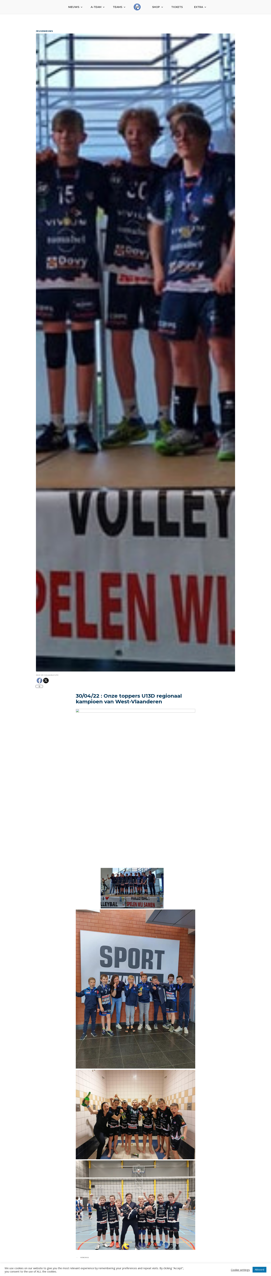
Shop (156, 7)
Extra (198, 7)
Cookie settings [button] (240, 1269)
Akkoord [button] (259, 1269)
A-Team (96, 7)
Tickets (177, 7)
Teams (117, 7)
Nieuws (73, 7)
